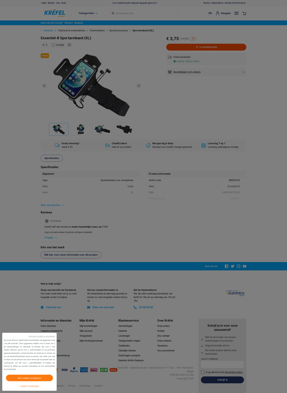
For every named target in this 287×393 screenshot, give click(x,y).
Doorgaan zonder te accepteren (42, 336)
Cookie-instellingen (29, 386)
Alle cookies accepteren (29, 378)
